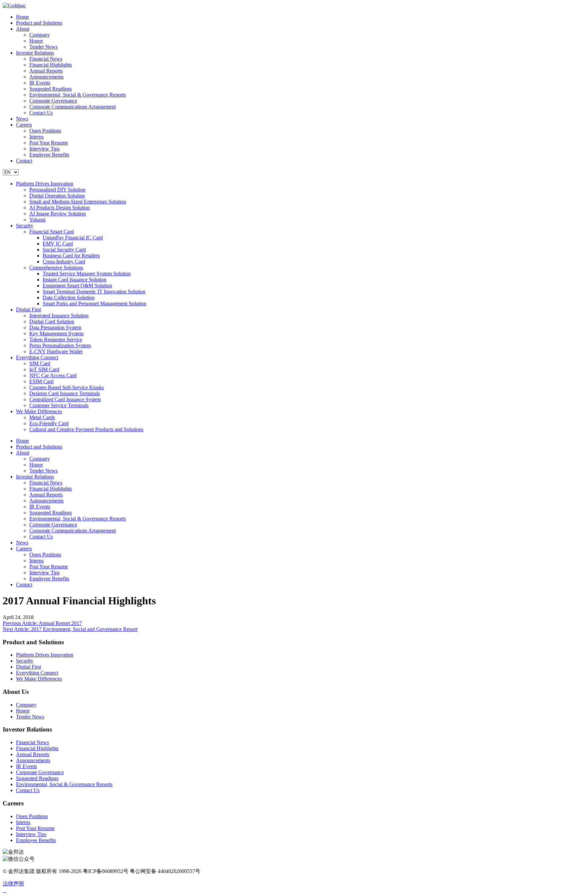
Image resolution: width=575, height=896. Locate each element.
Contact (24, 160)
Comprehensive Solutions (56, 267)
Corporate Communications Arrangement (72, 107)
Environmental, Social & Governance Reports (77, 95)
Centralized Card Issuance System (65, 399)
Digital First (28, 309)
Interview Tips (44, 148)
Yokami (37, 219)
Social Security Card (64, 249)
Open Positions (45, 131)
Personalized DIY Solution (57, 189)
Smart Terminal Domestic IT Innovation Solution (94, 291)
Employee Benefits (49, 154)
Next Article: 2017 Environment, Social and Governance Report (70, 629)
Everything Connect (37, 357)
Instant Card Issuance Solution (74, 279)
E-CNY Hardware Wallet (56, 351)
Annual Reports (46, 71)
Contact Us (41, 113)
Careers (24, 125)
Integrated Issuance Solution (59, 315)
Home (22, 17)
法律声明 (13, 883)
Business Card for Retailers (71, 255)
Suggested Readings (50, 89)
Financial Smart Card (51, 231)
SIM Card (39, 363)
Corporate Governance (53, 101)
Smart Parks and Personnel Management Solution (94, 303)
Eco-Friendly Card (49, 423)
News (22, 119)
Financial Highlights (50, 65)
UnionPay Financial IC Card (73, 237)
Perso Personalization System (60, 345)
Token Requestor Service (55, 339)
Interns (36, 137)
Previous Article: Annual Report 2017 (42, 623)
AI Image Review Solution (57, 213)
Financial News (45, 59)
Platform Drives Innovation (44, 183)
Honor (36, 41)
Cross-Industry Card (64, 261)
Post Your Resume (48, 143)
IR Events (39, 83)
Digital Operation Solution (57, 195)
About (22, 29)
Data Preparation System (55, 327)
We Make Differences (39, 411)
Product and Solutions (39, 23)
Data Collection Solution (69, 297)
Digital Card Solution (51, 321)
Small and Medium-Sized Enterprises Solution (77, 201)
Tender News (43, 47)
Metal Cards (42, 417)
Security (24, 225)
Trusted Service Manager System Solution (87, 273)
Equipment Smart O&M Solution (77, 285)
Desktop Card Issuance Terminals (64, 393)
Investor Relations (35, 53)
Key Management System (56, 333)
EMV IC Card (58, 243)
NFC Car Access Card (53, 375)
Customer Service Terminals (59, 405)
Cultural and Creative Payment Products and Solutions (86, 429)
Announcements (46, 77)
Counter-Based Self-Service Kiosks (66, 387)
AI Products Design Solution (59, 207)
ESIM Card (41, 381)
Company (39, 35)
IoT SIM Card (44, 369)
